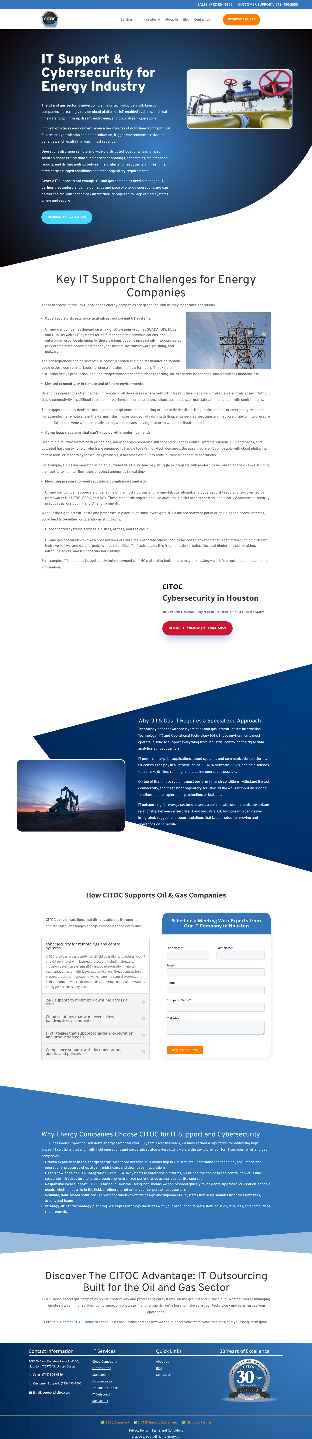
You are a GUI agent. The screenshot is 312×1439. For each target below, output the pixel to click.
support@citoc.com (56, 1392)
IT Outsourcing (102, 1394)
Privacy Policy (138, 1430)
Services (127, 19)
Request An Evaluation (67, 217)
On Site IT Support (105, 1388)
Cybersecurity (102, 1381)
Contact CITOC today (77, 1322)
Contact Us (202, 19)
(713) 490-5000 (71, 1383)
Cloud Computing (104, 1361)
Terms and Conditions (167, 1430)
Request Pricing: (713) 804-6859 (197, 628)
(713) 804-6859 (52, 1374)
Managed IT (100, 1375)
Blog (186, 19)
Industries (149, 19)
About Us (171, 19)
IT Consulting (101, 1368)
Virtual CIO (100, 1401)
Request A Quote (241, 19)
